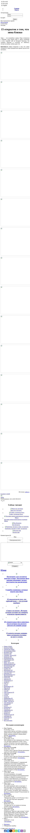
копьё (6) (6, 697)
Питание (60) (8, 654)
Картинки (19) (8, 667)
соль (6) (6, 691)
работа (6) (7, 689)
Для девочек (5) (8, 702)
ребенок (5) (7, 711)
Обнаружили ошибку (10, 825)
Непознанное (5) (8, 699)
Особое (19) (7, 668)
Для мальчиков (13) (9, 671)
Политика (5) (8, 707)
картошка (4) (7, 716)
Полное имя (16, 532)
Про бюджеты (16, 525)
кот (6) (6, 685)
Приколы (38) (8, 657)
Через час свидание (16, 510)
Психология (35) (8, 658)
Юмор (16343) (8, 646)
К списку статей (5, 494)
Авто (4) (6, 719)
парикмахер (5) (8, 710)
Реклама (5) (7, 704)
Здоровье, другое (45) (10, 655)
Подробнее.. (12, 735)
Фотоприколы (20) (9, 665)
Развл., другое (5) (9, 701)
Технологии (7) (8, 680)
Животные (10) (8, 676)
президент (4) (8, 717)
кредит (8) (7, 677)
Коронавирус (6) (8, 686)
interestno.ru (11, 828)
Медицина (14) (8, 670)
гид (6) (6, 695)
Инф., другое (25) (9, 662)
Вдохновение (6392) (10, 651)
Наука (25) (7, 661)
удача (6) (6, 694)
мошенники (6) (8, 698)
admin (2, 497)
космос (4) (7, 713)
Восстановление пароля (7, 21)
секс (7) (6, 683)
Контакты (7, 824)
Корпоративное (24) (9, 664)
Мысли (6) (7, 688)
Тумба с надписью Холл (16, 514)
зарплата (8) (7, 679)
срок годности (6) (9, 692)
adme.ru (27, 492)
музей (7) (6, 682)
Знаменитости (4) (9, 714)
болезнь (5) (7, 708)
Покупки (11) (8, 673)
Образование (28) (9, 659)
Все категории (8, 720)
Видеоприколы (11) (9, 674)
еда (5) (6, 705)
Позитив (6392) (8, 648)
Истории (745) (8, 652)
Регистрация (4, 22)
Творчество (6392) (9, 649)
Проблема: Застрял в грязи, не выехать (16, 528)
